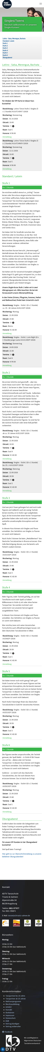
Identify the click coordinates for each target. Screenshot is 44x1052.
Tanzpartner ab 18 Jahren (16, 999)
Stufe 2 (5, 46)
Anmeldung (7, 137)
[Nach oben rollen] (39, 1047)
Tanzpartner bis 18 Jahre (15, 996)
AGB (7, 1021)
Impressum (10, 1015)
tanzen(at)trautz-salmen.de (19, 915)
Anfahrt (9, 1007)
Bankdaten (10, 1012)
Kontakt (9, 1010)
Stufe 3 (5, 48)
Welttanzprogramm (13, 1001)
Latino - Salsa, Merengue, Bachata (14, 38)
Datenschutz (11, 1018)
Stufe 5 (5, 53)
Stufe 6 (5, 55)
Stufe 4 (5, 50)
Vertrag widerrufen (13, 1026)
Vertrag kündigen (12, 1024)
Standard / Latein (8, 41)
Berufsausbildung (12, 1004)
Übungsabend (7, 58)
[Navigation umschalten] (41, 3)
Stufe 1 (5, 43)
